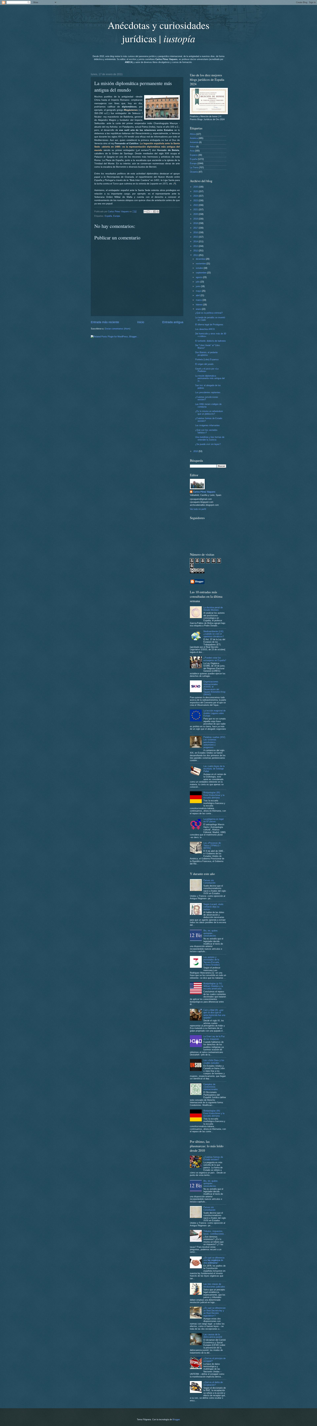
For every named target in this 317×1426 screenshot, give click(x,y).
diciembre (201, 259)
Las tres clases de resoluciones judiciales (214, 1285)
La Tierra (194, 167)
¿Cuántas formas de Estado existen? (213, 1158)
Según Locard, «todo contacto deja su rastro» (213, 907)
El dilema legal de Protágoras (209, 324)
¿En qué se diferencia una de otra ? (213, 1260)
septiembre (201, 272)
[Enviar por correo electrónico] (145, 211)
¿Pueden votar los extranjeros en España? (214, 658)
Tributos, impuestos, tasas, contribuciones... (214, 1232)
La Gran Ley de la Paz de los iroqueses (214, 1037)
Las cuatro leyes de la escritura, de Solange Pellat (214, 768)
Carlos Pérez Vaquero (204, 492)
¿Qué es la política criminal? (209, 313)
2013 (196, 246)
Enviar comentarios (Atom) (117, 328)
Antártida (194, 142)
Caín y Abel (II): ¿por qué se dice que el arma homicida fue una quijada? (214, 1014)
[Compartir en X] (151, 211)
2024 (196, 196)
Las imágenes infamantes (207, 425)
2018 (196, 223)
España (108, 216)
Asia (192, 150)
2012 (196, 250)
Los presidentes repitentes (207, 392)
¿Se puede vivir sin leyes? (208, 444)
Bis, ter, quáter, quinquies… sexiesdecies (210, 933)
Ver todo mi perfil (198, 509)
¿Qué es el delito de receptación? (213, 1383)
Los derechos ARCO (205, 329)
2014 (196, 241)
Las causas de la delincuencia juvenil (212, 1335)
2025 (196, 191)
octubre (200, 268)
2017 (196, 228)
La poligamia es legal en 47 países (213, 820)
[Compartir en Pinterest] (157, 211)
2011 (196, 255)
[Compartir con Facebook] (154, 211)
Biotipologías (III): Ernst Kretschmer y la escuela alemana (213, 795)
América (194, 138)
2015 (196, 237)
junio (198, 286)
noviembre (201, 263)
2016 (196, 232)
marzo (199, 300)
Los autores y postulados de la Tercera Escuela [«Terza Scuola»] (211, 961)
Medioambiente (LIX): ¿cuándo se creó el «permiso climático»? (213, 634)
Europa (116, 216)
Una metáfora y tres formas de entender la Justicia (209, 438)
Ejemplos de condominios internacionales (210, 1087)
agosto (199, 277)
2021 (196, 209)
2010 (196, 451)
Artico (192, 146)
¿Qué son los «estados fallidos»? (206, 431)
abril (198, 295)
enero (199, 309)
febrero (199, 304)
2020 (196, 214)
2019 (196, 219)
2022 (196, 205)
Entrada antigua (172, 322)
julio (198, 281)
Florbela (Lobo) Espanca (206, 359)
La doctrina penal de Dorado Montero (213, 608)
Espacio (194, 155)
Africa (192, 134)
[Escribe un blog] (148, 211)
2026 (196, 187)
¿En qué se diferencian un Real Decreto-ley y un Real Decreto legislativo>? (214, 1312)
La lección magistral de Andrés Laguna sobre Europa (214, 713)
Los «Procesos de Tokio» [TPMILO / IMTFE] (212, 845)
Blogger (176, 1419)
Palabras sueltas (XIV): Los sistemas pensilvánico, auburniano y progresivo (214, 742)
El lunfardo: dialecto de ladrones (210, 341)
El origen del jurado (204, 364)
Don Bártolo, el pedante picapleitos (206, 353)
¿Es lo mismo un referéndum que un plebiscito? (209, 412)
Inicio (140, 322)
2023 (196, 200)
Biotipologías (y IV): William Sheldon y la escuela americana (213, 986)
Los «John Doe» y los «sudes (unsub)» (213, 1061)
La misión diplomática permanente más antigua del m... (210, 378)
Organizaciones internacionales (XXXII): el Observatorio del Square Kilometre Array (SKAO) (214, 688)
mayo (199, 291)
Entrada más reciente (105, 322)
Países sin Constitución (209, 881)
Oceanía (194, 172)
